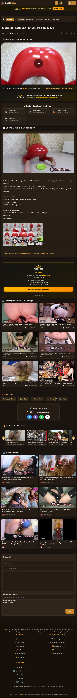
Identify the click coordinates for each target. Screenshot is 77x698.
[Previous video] (3, 438)
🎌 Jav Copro (20, 646)
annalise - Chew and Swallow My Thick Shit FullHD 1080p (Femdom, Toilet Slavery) (55, 324)
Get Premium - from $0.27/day (38, 289)
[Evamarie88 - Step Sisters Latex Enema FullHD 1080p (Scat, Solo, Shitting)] (19, 529)
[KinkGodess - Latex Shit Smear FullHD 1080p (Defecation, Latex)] (57, 497)
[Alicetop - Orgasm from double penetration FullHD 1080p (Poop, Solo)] (20, 342)
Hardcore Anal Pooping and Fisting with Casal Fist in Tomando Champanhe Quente (17, 324)
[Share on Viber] (35, 417)
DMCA (61, 686)
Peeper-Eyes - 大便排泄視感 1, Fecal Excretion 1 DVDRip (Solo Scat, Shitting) (36, 444)
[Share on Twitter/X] (47, 417)
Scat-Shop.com (22, 694)
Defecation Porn (9, 399)
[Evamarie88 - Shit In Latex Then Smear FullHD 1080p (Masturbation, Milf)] (19, 465)
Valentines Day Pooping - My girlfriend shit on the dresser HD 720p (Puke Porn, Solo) (57, 353)
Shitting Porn (37, 399)
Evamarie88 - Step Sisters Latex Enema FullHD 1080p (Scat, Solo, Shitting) (18, 543)
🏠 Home (19, 667)
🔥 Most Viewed (20, 653)
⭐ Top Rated (20, 657)
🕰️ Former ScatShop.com (57, 642)
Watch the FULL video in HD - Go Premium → (60, 88)
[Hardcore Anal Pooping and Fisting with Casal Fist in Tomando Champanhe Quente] (20, 313)
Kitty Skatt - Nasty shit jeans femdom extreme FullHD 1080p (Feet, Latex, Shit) (17, 511)
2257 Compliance (51, 686)
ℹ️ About (20, 674)
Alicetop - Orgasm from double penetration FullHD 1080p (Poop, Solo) (18, 353)
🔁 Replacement (57, 646)
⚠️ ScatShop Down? (57, 653)
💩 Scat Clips (20, 639)
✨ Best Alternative (57, 650)
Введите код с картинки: (11, 594)
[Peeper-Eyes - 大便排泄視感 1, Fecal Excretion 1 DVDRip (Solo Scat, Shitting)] (37, 435)
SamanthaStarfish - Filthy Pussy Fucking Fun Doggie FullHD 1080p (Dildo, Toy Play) (19, 382)
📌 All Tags (19, 650)
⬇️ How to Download (19, 671)
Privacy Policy (18, 686)
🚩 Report (20, 678)
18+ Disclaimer (40, 686)
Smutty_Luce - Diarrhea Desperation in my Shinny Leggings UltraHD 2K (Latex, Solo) (57, 543)
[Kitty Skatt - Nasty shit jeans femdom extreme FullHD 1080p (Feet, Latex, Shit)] (19, 497)
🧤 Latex (62, 399)
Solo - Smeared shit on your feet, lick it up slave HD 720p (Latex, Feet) (56, 478)
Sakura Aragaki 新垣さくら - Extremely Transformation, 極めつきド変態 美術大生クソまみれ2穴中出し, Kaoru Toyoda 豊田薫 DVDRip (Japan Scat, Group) (57, 382)
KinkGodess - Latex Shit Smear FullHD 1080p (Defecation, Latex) (55, 511)
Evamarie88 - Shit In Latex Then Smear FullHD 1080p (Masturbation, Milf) (17, 478)
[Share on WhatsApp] (41, 417)
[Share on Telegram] (29, 417)
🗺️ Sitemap (19, 682)
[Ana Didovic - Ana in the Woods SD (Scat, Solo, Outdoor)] (58, 435)
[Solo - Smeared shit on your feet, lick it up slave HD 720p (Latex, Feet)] (57, 465)
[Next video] (73, 438)
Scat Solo (23, 399)
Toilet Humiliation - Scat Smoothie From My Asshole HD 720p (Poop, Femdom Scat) (15, 444)
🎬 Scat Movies (19, 642)
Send (69, 611)
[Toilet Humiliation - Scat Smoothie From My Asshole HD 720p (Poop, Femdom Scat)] (15, 435)
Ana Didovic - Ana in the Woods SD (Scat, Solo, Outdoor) (58, 443)
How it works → (38, 295)
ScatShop (10, 19)
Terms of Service (29, 686)
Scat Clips (21, 19)
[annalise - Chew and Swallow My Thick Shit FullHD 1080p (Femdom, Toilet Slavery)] (57, 313)
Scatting (51, 399)
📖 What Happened (57, 639)
